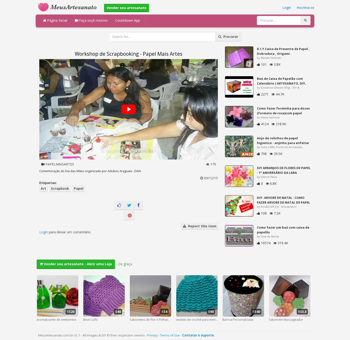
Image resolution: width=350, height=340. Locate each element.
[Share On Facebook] (138, 205)
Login (286, 7)
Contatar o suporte (198, 335)
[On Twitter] (129, 205)
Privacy (152, 335)
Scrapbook (60, 188)
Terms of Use (170, 335)
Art (43, 188)
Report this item (201, 226)
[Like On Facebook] (119, 205)
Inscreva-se (305, 7)
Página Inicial (56, 20)
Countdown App (127, 20)
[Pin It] (129, 215)
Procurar (229, 36)
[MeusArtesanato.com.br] (68, 7)
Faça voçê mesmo (93, 20)
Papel (78, 188)
